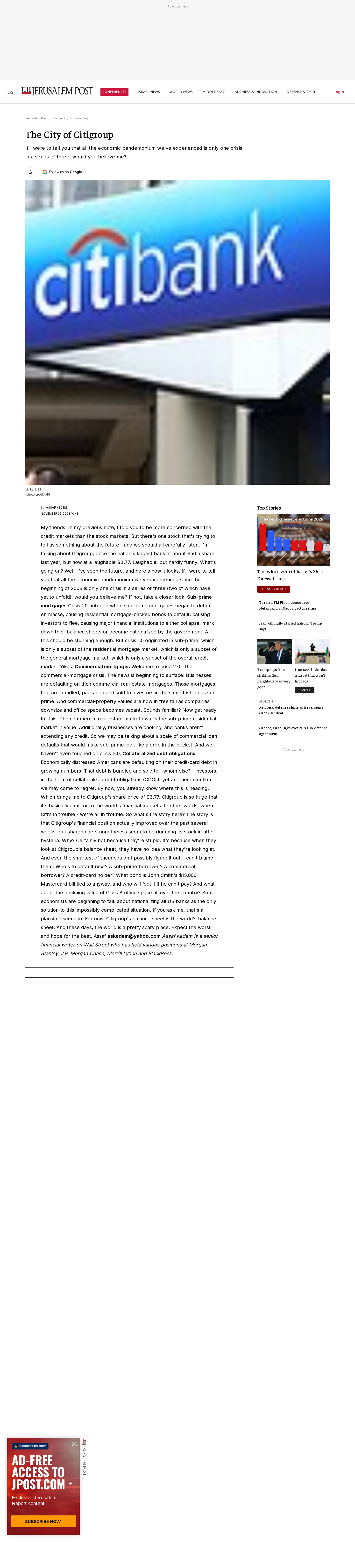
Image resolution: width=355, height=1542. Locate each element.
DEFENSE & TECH (301, 92)
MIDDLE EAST (213, 92)
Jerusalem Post (36, 118)
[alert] (43, 1486)
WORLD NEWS (181, 92)
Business (58, 118)
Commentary (79, 118)
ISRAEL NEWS (149, 92)
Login (339, 91)
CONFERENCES (114, 92)
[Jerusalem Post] (53, 91)
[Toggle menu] (10, 91)
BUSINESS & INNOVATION (255, 92)
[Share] (30, 172)
